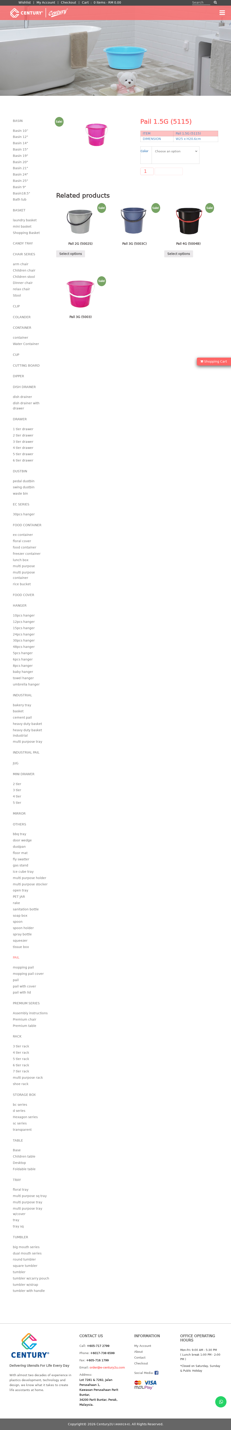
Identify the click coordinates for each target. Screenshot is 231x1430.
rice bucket (22, 584)
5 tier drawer (23, 454)
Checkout (68, 2)
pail (16, 980)
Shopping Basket (26, 233)
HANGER (20, 605)
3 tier (17, 790)
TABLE (18, 1140)
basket (18, 711)
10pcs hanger (24, 615)
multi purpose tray (27, 741)
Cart (85, 2)
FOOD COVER (23, 595)
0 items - (107, 2)
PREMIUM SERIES (26, 1003)
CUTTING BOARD (26, 365)
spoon (18, 921)
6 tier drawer (23, 460)
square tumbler (25, 1266)
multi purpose (24, 566)
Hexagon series (25, 1117)
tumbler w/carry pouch (31, 1278)
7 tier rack (21, 1071)
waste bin (20, 493)
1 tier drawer (23, 429)
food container (24, 547)
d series (19, 1110)
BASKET (19, 210)
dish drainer (22, 397)
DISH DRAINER (24, 387)
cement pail (22, 717)
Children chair (24, 270)
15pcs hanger (24, 628)
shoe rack (20, 1084)
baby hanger (23, 672)
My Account (46, 2)
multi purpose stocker (30, 884)
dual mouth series (27, 1253)
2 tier (17, 784)
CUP (16, 354)
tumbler (19, 1272)
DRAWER (20, 419)
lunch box (20, 560)
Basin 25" (20, 181)
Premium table (24, 1026)
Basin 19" (20, 156)
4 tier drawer (23, 448)
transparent (22, 1129)
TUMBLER (20, 1237)
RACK (17, 1036)
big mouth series (26, 1247)
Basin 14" (20, 143)
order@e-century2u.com (107, 1367)
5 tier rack (21, 1059)
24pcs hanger (24, 634)
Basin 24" (20, 174)
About (138, 1351)
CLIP (16, 306)
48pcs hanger (24, 647)
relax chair (21, 289)
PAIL (16, 957)
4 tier (17, 796)
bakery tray (22, 705)
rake (16, 903)
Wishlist (24, 2)
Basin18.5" (21, 193)
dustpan (19, 846)
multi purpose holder (29, 878)
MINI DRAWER (24, 774)
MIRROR (19, 813)
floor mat (20, 853)
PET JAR (19, 896)
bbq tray (19, 834)
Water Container (26, 344)
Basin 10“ (20, 130)
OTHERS (19, 824)
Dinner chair (23, 283)
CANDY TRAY (23, 243)
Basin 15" (20, 149)
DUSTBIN (20, 471)
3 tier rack (21, 1046)
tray (16, 1220)
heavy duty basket (27, 724)
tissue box (21, 947)
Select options (70, 254)
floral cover (22, 541)
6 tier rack (21, 1065)
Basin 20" (20, 162)
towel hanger (23, 678)
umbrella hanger (26, 684)
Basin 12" (20, 137)
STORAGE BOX (24, 1094)
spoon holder (23, 928)
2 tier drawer (23, 435)
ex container (23, 535)
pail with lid (22, 992)
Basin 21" (20, 168)
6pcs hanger (23, 659)
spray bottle (22, 934)
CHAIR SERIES (24, 254)
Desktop (19, 1163)
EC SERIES (21, 504)
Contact (140, 1357)
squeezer (20, 940)
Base (17, 1150)
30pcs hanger (24, 514)
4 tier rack (21, 1052)
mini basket (22, 226)
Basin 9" (19, 187)
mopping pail (23, 967)
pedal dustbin (24, 481)
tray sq (18, 1226)
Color (144, 151)
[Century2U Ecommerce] (38, 12)
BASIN (18, 121)
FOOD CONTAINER (27, 525)
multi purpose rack (28, 1077)
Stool (17, 295)
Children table (24, 1156)
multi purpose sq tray (30, 1196)
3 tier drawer (23, 441)
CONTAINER (22, 327)
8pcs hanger (23, 665)
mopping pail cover (28, 973)
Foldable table (24, 1169)
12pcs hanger (24, 622)
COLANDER (22, 317)
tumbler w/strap (25, 1284)
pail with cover (24, 986)
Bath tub (19, 199)
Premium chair (24, 1019)
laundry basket (25, 220)
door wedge (22, 840)
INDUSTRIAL (22, 695)
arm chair (20, 264)
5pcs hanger (23, 653)
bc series (20, 1104)
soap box (20, 915)
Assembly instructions (30, 1013)
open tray (20, 890)
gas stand (20, 865)
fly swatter (21, 859)
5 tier (17, 802)
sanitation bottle (26, 909)
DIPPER (18, 376)
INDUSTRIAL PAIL (26, 752)
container (20, 337)
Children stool (24, 277)
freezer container (27, 553)
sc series (20, 1123)
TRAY (17, 1180)
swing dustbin (24, 487)
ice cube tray (23, 871)
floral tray (20, 1189)
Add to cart (168, 171)
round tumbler (24, 1259)
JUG (15, 763)
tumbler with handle (29, 1291)
